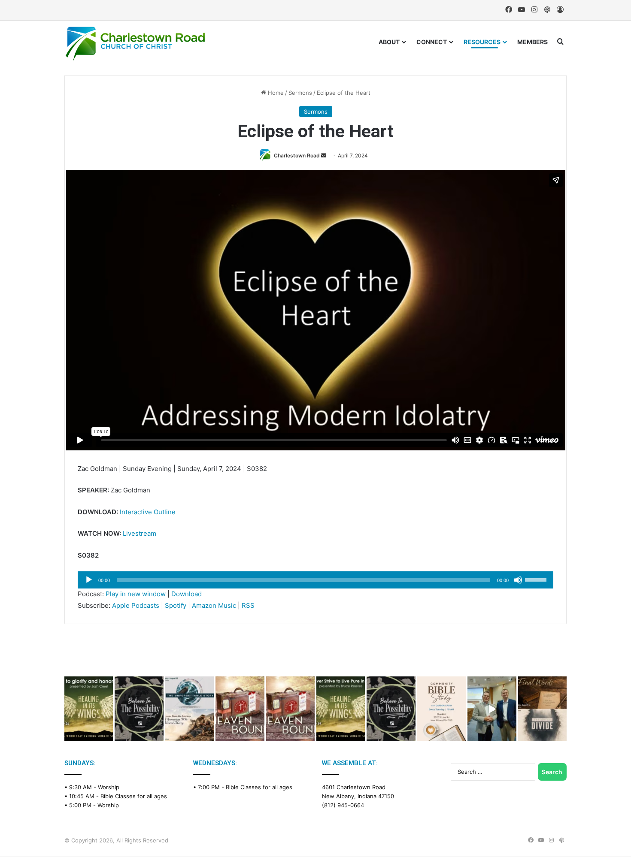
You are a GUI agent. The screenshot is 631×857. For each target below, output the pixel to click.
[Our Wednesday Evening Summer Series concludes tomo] (88, 708)
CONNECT (431, 41)
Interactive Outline (148, 512)
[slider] (537, 579)
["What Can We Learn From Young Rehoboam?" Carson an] (239, 708)
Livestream (139, 533)
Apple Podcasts (135, 605)
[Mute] (518, 580)
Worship (108, 787)
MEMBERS (532, 41)
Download (186, 594)
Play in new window (136, 594)
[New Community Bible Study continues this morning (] (441, 708)
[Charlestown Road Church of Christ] (135, 44)
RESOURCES (482, 41)
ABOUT (389, 41)
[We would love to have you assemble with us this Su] (189, 708)
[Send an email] (323, 155)
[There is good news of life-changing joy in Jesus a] (491, 708)
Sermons (300, 92)
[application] (315, 579)
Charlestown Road (297, 155)
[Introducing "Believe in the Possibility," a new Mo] (391, 708)
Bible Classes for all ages (133, 796)
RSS (248, 605)
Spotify (175, 605)
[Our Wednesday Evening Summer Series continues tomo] (340, 708)
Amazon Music (214, 605)
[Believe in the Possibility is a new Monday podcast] (139, 708)
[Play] (89, 580)
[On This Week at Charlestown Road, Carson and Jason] (290, 708)
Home (275, 92)
